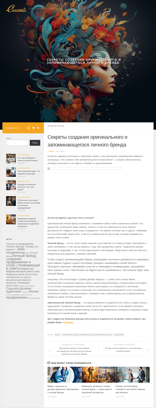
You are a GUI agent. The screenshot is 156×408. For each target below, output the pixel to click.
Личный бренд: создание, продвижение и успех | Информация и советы (87, 335)
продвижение (119, 335)
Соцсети (12, 288)
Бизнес (28, 253)
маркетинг (23, 294)
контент (8, 294)
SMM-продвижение (15, 251)
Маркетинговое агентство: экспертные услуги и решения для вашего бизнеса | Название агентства (22, 280)
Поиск (8, 138)
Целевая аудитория (18, 290)
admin (51, 151)
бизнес (57, 335)
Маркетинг (27, 268)
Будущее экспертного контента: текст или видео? (27, 187)
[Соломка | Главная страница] (16, 8)
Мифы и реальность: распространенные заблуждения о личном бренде (63, 389)
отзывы (29, 294)
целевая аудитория (34, 298)
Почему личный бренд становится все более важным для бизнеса (130, 389)
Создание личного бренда (26, 286)
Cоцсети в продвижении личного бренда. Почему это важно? (22, 247)
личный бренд (15, 294)
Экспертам (24, 292)
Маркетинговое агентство (22, 271)
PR (16, 250)
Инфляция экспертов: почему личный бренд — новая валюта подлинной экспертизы (97, 389)
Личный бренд (56, 126)
